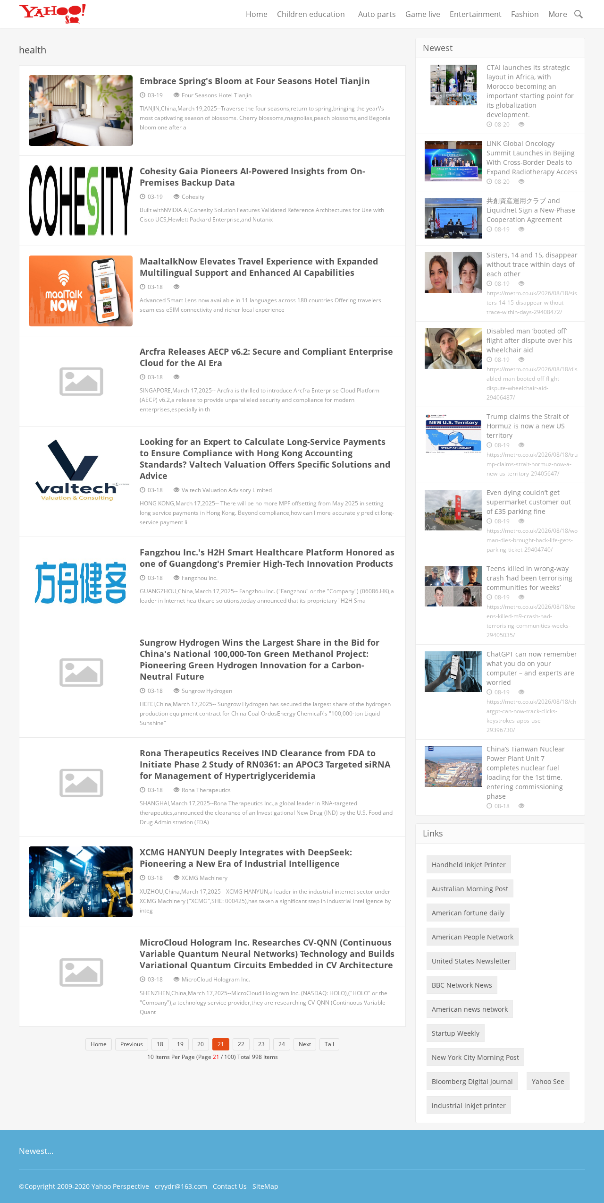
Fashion (525, 14)
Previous (131, 1044)
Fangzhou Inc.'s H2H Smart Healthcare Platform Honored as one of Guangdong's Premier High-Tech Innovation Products (267, 557)
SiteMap (265, 1186)
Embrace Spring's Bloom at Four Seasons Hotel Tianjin (255, 80)
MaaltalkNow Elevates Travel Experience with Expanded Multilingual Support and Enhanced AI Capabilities (259, 267)
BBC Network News (462, 985)
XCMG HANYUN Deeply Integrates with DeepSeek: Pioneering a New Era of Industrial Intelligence (246, 857)
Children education (313, 14)
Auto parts (377, 14)
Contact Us (230, 1186)
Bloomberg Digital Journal (472, 1081)
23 (261, 1044)
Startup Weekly (455, 1033)
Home (257, 14)
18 (160, 1044)
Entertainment (476, 14)
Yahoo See (548, 1081)
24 (281, 1044)
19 (180, 1044)
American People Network (472, 936)
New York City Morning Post (475, 1057)
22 (241, 1044)
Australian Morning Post (470, 888)
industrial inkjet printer (469, 1105)
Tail (329, 1044)
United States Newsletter (471, 960)
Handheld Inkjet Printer (469, 864)
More (557, 14)
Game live (422, 14)
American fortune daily (468, 912)
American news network (470, 1009)
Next (305, 1044)
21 (221, 1044)
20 (200, 1044)
